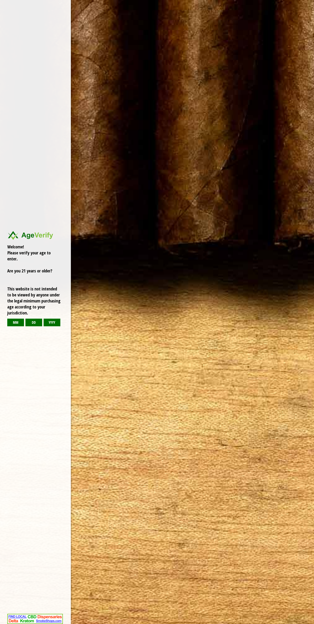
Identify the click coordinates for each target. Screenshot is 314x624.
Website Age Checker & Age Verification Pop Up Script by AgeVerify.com (309, 623)
